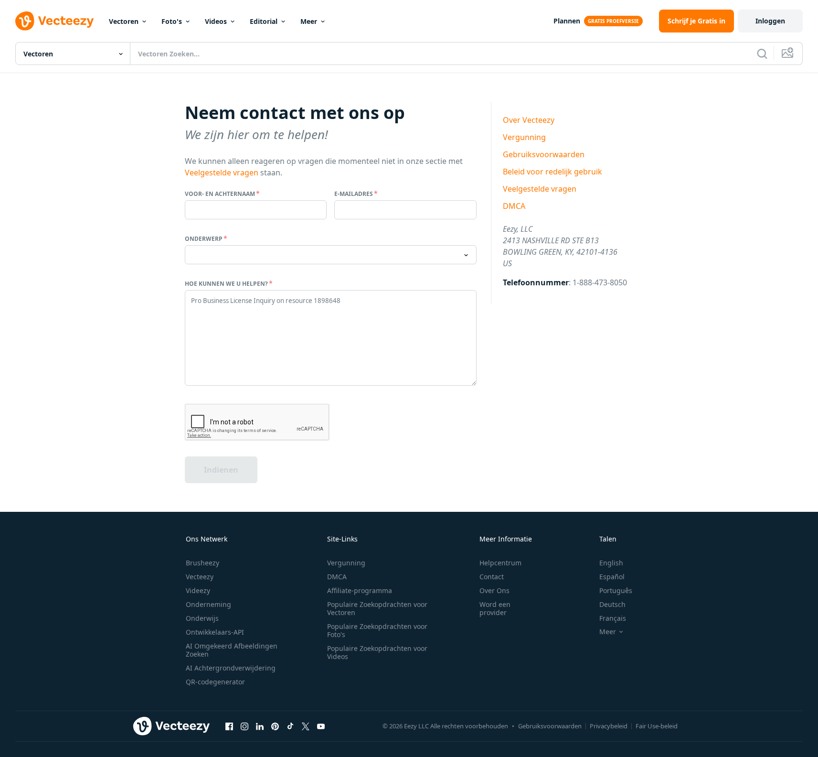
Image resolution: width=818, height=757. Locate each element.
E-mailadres (353, 194)
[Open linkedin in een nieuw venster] (260, 726)
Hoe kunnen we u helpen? (226, 284)
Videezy (198, 590)
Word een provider (494, 608)
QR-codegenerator (215, 681)
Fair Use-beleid (657, 726)
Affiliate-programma (359, 590)
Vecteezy (199, 576)
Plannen (566, 20)
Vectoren (123, 21)
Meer (308, 21)
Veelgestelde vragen (221, 172)
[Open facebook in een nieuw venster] (229, 726)
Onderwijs (202, 618)
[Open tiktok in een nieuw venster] (290, 726)
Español (612, 576)
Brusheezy (202, 562)
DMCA (514, 206)
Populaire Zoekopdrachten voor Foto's (377, 630)
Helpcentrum (500, 562)
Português (615, 590)
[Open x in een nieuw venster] (305, 726)
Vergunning (524, 137)
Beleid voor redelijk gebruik (552, 171)
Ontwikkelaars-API (215, 632)
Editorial (263, 21)
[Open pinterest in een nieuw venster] (275, 726)
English (611, 562)
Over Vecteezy (528, 120)
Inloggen (770, 20)
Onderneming (208, 604)
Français (612, 618)
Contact (491, 576)
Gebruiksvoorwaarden (543, 154)
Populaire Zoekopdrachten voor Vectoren (377, 608)
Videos (216, 21)
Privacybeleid (608, 726)
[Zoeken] (762, 53)
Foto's (171, 21)
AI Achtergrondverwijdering (231, 667)
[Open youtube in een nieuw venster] (321, 726)
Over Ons (494, 590)
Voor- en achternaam (220, 194)
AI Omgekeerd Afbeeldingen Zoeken (231, 650)
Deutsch (612, 604)
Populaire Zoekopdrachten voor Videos (377, 652)
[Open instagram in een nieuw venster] (244, 726)
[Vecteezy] (54, 21)
